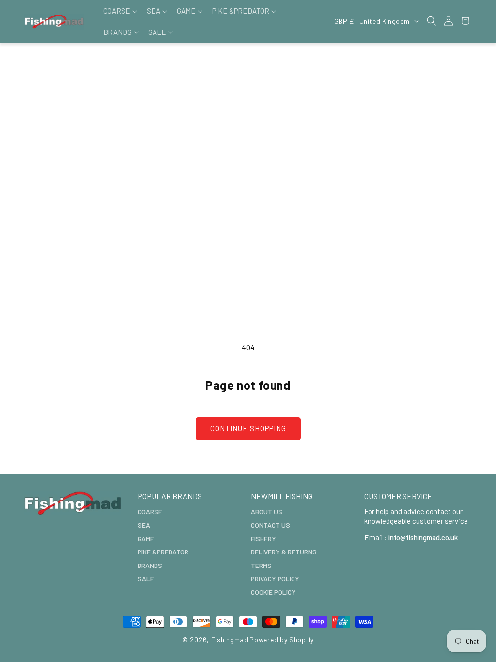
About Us (266, 511)
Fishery (263, 539)
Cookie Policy (273, 592)
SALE (146, 578)
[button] (119, 11)
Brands (150, 565)
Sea (144, 525)
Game (146, 539)
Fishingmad (229, 639)
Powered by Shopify (281, 639)
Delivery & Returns (284, 552)
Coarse (150, 511)
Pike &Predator (163, 552)
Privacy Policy (275, 578)
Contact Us (270, 525)
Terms (261, 565)
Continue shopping (248, 428)
